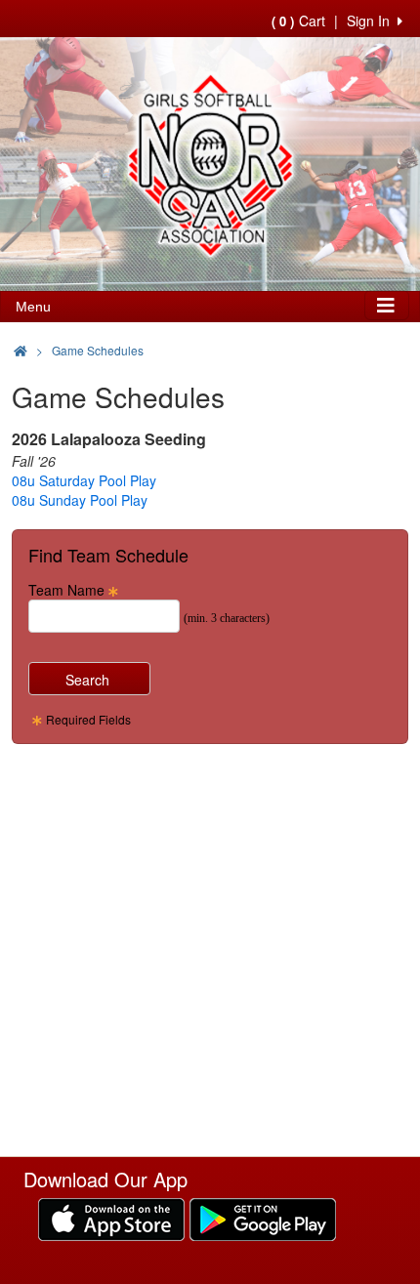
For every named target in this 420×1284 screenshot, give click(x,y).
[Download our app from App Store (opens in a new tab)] (111, 1217)
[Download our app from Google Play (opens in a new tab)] (262, 1217)
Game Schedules (98, 350)
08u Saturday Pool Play (84, 480)
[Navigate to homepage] (20, 350)
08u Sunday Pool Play (79, 500)
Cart (298, 20)
